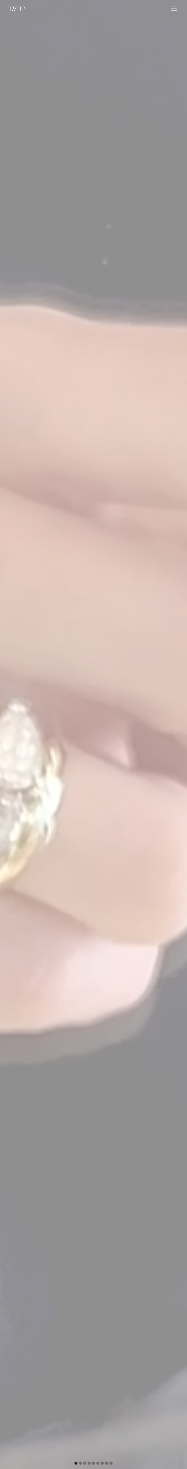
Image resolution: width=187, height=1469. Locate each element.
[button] (173, 9)
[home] (17, 8)
